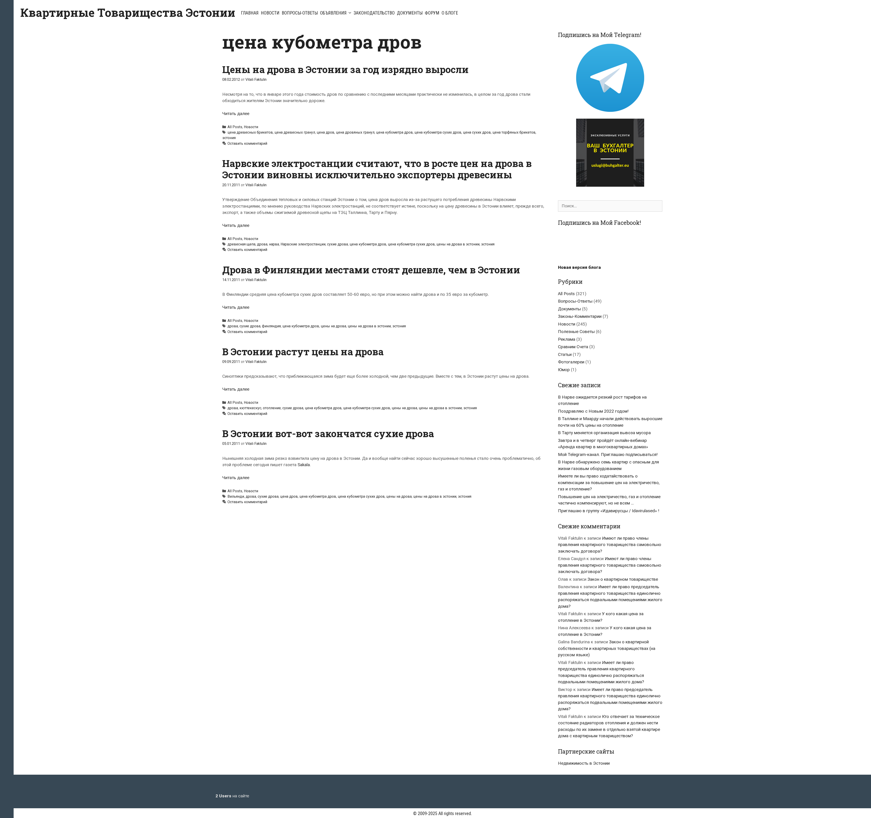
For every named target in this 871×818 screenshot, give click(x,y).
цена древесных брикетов (250, 132)
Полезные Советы (576, 331)
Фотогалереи (571, 362)
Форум (432, 13)
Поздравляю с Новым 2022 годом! (593, 411)
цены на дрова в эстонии (458, 244)
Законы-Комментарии (580, 316)
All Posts (235, 127)
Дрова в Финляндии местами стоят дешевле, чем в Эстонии (371, 269)
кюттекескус (250, 408)
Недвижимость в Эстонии (584, 763)
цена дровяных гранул (355, 132)
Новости (270, 13)
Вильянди (236, 496)
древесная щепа (241, 244)
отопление (272, 408)
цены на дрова (333, 326)
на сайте (232, 795)
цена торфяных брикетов (514, 132)
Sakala (304, 464)
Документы (410, 13)
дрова (262, 244)
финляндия (271, 326)
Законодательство (374, 13)
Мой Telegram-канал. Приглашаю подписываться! (608, 454)
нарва (274, 244)
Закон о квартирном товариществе (622, 579)
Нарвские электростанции (303, 244)
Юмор (564, 369)
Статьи (565, 354)
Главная (250, 13)
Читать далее (235, 113)
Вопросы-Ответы (300, 13)
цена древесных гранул (294, 132)
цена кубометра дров (394, 132)
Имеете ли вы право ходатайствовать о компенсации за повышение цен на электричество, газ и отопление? (609, 482)
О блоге (450, 13)
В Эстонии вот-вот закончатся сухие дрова (328, 433)
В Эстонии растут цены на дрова (303, 351)
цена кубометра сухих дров (437, 132)
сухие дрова (337, 244)
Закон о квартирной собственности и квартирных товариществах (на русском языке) (606, 648)
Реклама (566, 339)
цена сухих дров (477, 132)
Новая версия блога (579, 267)
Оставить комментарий (247, 143)
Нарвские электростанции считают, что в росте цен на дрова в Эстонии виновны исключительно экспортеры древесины (377, 169)
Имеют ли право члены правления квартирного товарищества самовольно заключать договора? (609, 545)
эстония (229, 138)
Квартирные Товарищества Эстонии (127, 12)
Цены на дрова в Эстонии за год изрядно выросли (345, 69)
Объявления (333, 13)
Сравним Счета (573, 346)
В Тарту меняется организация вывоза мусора (604, 432)
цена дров (325, 132)
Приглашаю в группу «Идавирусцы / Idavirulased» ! (608, 510)
